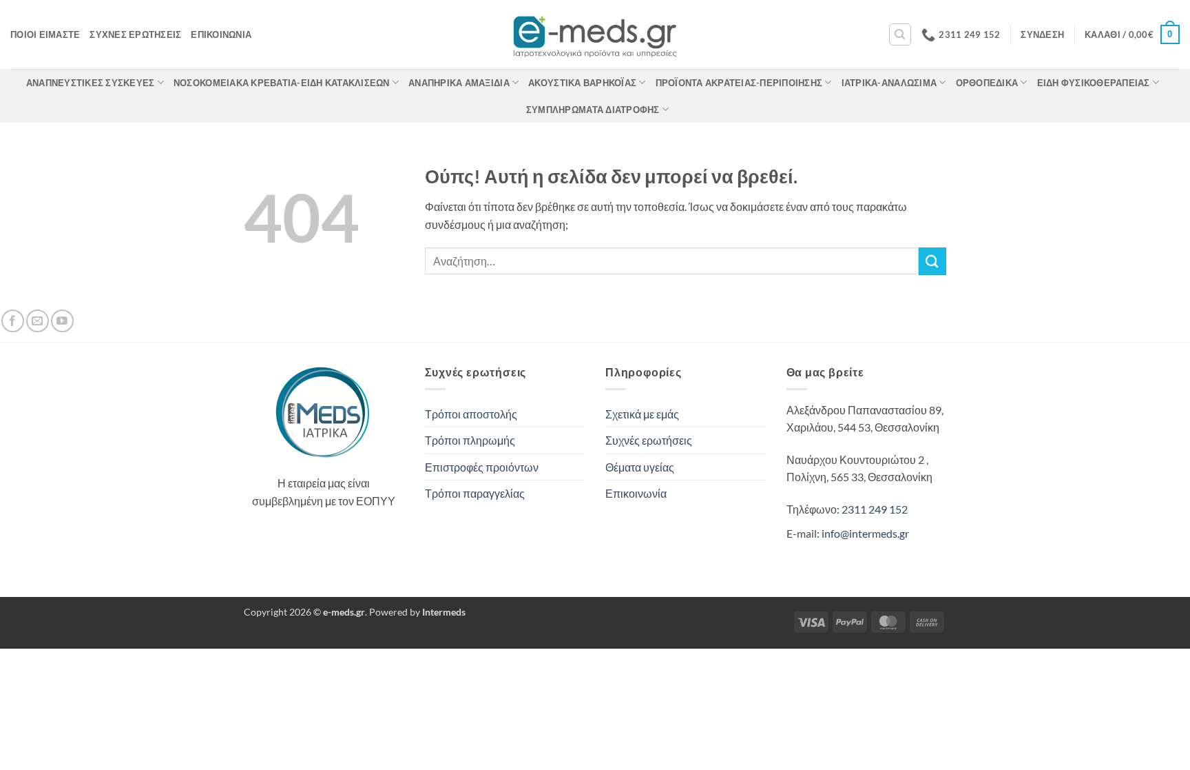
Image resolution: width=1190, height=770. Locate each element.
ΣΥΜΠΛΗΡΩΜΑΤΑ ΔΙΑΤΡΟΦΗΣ (593, 109)
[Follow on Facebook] (12, 321)
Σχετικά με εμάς (642, 414)
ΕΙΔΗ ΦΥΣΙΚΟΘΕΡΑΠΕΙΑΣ (1093, 82)
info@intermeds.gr (865, 533)
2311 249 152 (875, 509)
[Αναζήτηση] (900, 34)
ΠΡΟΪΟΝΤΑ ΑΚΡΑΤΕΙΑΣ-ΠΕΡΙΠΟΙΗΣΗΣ (739, 82)
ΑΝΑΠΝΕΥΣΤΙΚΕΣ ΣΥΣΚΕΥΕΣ (90, 82)
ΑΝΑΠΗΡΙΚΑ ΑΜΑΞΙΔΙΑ (459, 82)
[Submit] (932, 260)
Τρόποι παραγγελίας (475, 493)
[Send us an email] (37, 321)
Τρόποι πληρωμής (470, 440)
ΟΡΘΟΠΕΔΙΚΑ (987, 82)
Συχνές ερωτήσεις (135, 34)
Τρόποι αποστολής (471, 414)
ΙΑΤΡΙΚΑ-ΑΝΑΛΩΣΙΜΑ (889, 82)
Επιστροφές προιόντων (482, 467)
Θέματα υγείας (639, 467)
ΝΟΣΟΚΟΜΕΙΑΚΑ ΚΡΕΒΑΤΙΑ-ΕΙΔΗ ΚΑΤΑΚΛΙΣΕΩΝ (282, 82)
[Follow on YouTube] (62, 321)
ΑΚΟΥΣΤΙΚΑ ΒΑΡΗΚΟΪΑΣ (582, 82)
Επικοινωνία (221, 34)
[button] (1042, 34)
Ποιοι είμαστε (45, 34)
